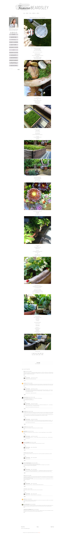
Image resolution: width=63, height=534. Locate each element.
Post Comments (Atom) (27, 528)
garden (39, 363)
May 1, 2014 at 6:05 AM (34, 447)
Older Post (52, 526)
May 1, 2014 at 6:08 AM (34, 469)
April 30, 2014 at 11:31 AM (30, 431)
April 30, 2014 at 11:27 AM (29, 411)
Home (38, 526)
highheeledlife (25, 431)
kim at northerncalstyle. (26, 504)
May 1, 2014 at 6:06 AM (34, 457)
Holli (24, 371)
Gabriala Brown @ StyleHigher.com (28, 509)
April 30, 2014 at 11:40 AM (34, 419)
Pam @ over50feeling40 (26, 442)
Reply (24, 380)
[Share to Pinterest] (39, 362)
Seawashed (25, 411)
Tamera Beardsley (28, 403)
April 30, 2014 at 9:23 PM (28, 475)
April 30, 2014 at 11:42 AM (34, 436)
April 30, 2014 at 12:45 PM (33, 442)
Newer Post (23, 526)
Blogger (39, 532)
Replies (25, 376)
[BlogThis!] (37, 362)
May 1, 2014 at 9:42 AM (32, 504)
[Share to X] (38, 362)
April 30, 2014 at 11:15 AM (32, 397)
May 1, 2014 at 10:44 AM (35, 509)
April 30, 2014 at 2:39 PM (30, 452)
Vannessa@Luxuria (26, 397)
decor (37, 363)
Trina (24, 475)
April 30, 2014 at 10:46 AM (28, 371)
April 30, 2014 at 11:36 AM (34, 403)
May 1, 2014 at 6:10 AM (34, 483)
